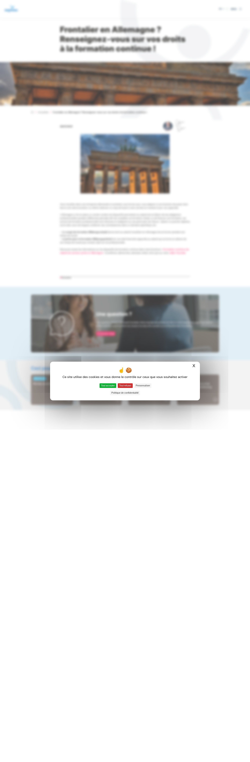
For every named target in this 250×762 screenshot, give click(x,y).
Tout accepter (108, 385)
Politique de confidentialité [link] (125, 393)
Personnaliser (143, 385)
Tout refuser (125, 385)
